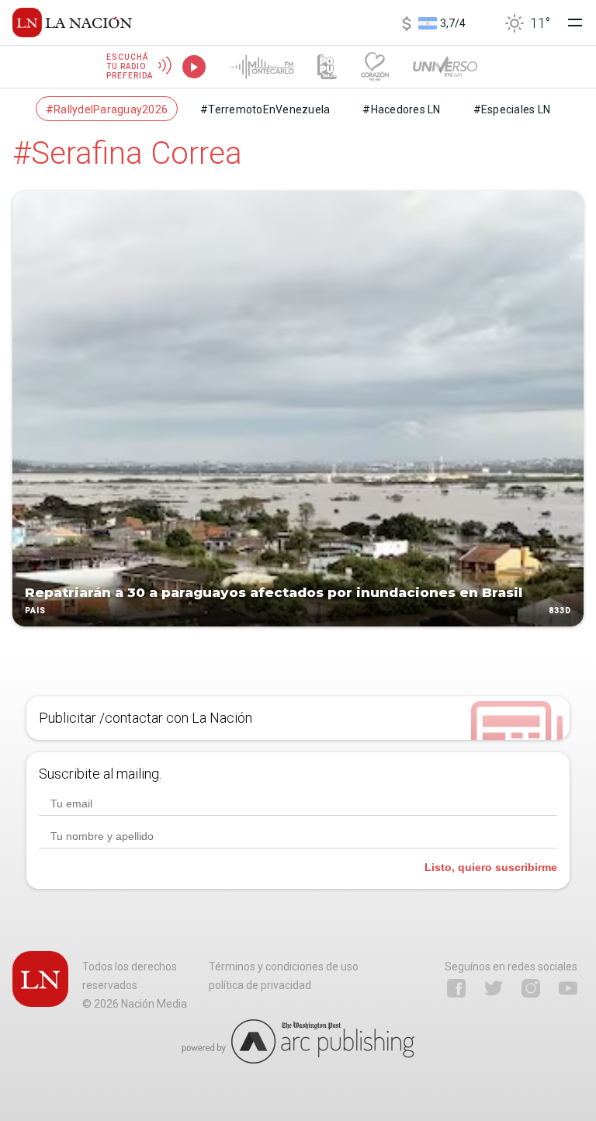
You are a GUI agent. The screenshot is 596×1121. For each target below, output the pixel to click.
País (35, 610)
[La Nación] (72, 22)
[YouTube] (568, 988)
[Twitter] (493, 988)
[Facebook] (456, 988)
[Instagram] (530, 988)
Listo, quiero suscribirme (490, 867)
